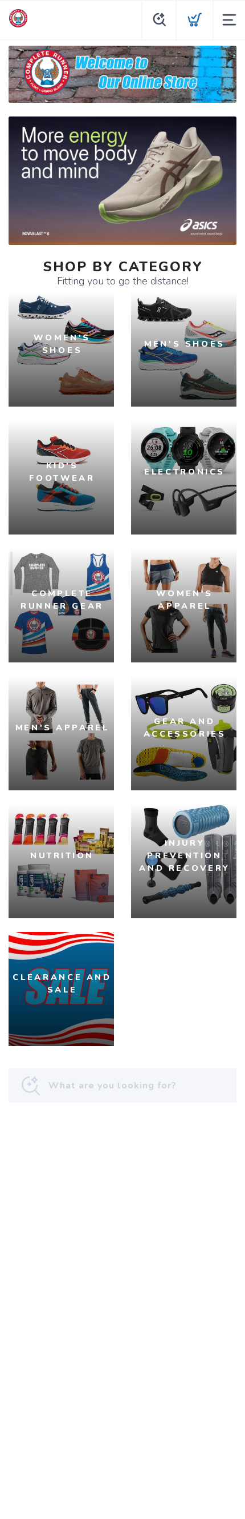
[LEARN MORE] (122, 73)
